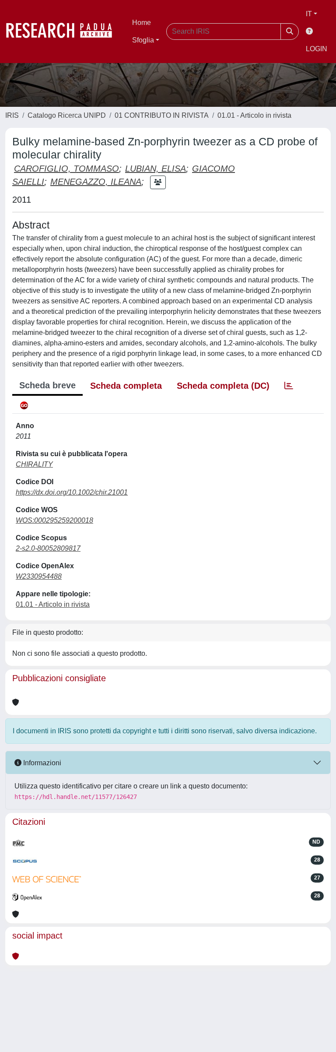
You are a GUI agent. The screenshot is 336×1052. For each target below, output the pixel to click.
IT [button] (309, 14)
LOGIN (316, 49)
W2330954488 (39, 576)
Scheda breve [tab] (47, 385)
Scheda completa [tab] (126, 386)
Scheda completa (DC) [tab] (223, 386)
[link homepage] (63, 31)
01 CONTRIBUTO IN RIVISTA (162, 115)
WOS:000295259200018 (54, 520)
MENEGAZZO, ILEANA (95, 181)
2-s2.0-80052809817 (48, 548)
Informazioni (41, 763)
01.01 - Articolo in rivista (254, 115)
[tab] (289, 385)
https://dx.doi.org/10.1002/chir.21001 (72, 492)
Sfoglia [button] (143, 40)
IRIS (12, 115)
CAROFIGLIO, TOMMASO (66, 168)
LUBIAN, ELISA (155, 168)
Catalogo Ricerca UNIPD (67, 115)
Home (141, 22)
